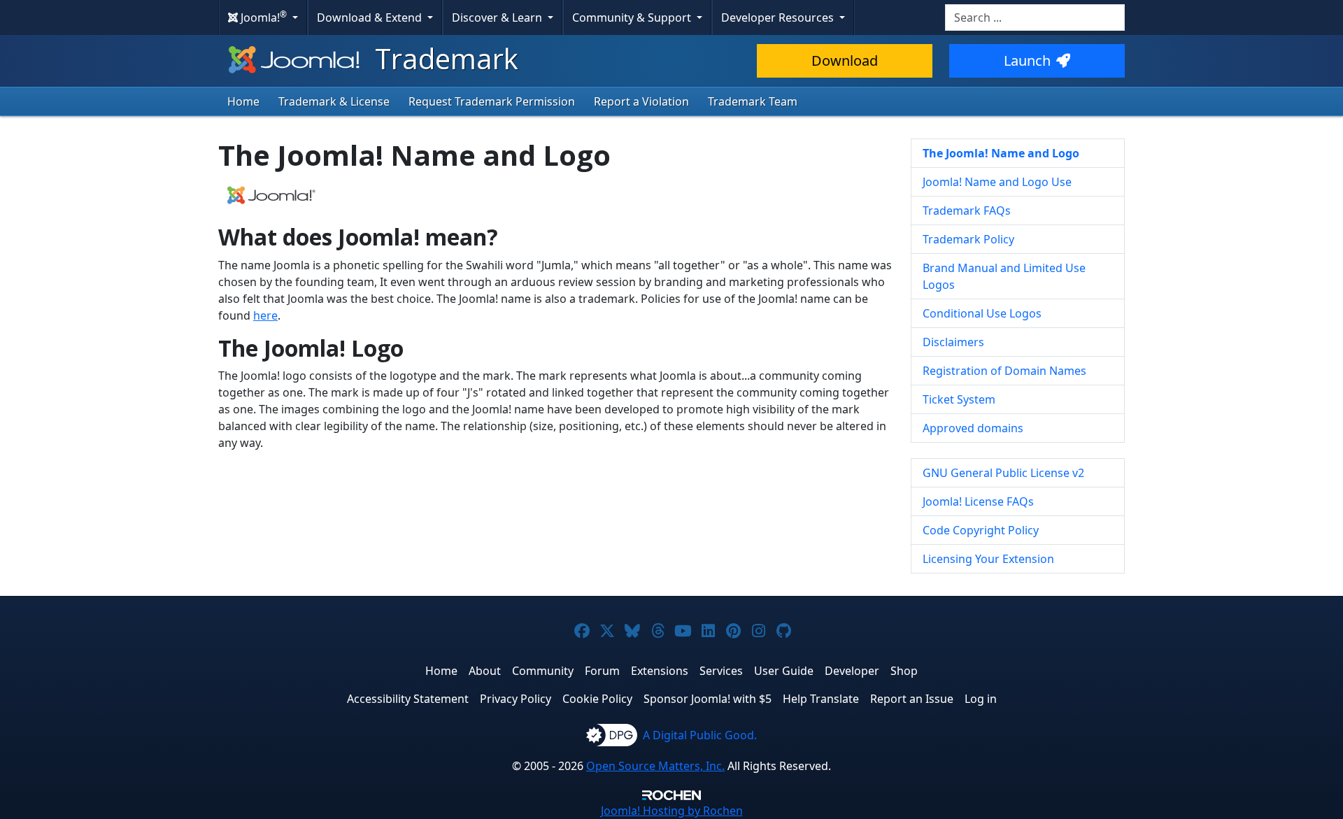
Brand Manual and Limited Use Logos (1004, 276)
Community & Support (633, 17)
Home (243, 101)
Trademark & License (334, 101)
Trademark (443, 58)
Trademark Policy (968, 239)
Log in (981, 698)
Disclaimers (953, 342)
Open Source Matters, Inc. (655, 766)
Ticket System (959, 399)
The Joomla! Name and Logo (1001, 153)
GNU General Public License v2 (1003, 472)
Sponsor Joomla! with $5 (708, 698)
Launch (1027, 60)
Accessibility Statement (408, 698)
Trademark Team (752, 101)
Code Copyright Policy (981, 530)
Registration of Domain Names (1004, 370)
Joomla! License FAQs (978, 501)
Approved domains (973, 428)
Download (844, 60)
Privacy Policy (515, 698)
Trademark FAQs (967, 210)
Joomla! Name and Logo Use (997, 182)
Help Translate (821, 698)
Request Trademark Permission (491, 101)
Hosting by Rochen (672, 810)
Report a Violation (641, 101)
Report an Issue (911, 698)
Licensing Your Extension (988, 559)
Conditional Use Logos (982, 313)
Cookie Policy (597, 698)
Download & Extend (371, 17)
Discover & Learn (498, 17)
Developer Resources (779, 17)
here (265, 315)
